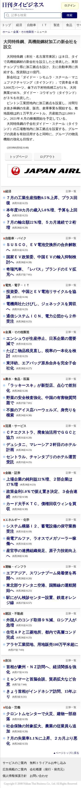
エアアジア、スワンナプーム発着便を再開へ (41, 575)
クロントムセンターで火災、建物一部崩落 (41, 716)
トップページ (19, 156)
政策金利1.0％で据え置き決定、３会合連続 (41, 494)
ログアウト (47, 156)
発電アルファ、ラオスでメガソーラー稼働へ (41, 541)
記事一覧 (71, 191)
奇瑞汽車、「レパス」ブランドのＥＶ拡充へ (41, 272)
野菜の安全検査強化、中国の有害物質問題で (41, 400)
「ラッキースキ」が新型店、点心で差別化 (41, 388)
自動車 (31, 25)
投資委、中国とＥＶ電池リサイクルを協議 (41, 294)
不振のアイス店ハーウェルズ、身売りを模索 (41, 412)
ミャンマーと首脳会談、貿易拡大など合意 (41, 681)
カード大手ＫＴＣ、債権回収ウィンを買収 (41, 506)
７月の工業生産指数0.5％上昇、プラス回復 (41, 200)
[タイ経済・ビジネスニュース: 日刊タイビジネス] (23, 8)
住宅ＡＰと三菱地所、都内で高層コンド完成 (41, 635)
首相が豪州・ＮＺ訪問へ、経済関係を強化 (41, 669)
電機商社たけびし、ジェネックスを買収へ (41, 306)
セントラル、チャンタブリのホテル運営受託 (41, 459)
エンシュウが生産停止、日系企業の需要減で (41, 341)
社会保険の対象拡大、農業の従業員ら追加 (41, 728)
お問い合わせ (39, 775)
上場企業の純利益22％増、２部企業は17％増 (39, 482)
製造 (57, 25)
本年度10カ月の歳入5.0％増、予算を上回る (41, 212)
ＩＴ (44, 25)
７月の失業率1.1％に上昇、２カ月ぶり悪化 (41, 741)
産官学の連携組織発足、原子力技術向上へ (41, 553)
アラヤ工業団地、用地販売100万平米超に (42, 646)
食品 (69, 25)
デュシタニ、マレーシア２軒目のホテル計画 (41, 447)
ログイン (70, 5)
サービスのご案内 (15, 763)
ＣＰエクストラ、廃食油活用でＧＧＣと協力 (41, 435)
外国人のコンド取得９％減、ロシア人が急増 (41, 622)
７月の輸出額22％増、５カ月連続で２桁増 (41, 225)
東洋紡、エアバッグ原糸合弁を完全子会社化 (41, 365)
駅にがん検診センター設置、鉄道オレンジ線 (41, 600)
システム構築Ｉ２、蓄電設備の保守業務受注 (41, 528)
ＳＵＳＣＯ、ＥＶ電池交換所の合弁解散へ (41, 247)
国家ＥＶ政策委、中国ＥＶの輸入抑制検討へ (41, 259)
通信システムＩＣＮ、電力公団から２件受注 (41, 318)
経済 (19, 25)
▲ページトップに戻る (66, 752)
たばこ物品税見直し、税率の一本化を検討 (41, 353)
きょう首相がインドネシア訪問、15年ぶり (41, 694)
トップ (6, 25)
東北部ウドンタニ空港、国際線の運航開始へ (41, 588)
